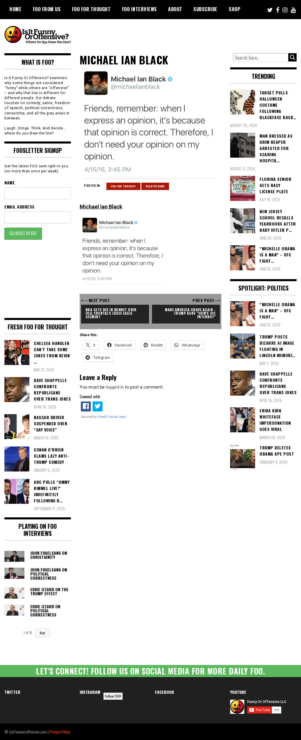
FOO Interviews (139, 9)
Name (9, 182)
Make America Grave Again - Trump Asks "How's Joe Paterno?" (191, 313)
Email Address (19, 207)
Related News (155, 186)
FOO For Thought (91, 9)
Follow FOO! (113, 696)
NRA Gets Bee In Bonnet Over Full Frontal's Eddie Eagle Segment (112, 313)
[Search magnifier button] (292, 57)
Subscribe (205, 9)
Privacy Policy (59, 732)
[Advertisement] (190, 35)
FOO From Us (47, 9)
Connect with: (90, 396)
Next (42, 633)
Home (15, 9)
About (175, 9)
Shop (234, 9)
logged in (115, 387)
